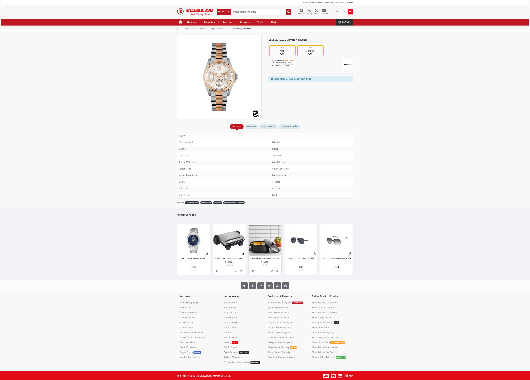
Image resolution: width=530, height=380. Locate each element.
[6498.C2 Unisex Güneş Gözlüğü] (301, 240)
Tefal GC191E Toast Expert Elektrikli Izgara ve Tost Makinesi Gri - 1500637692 (229, 258)
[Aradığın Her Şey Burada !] (288, 12)
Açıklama (251, 126)
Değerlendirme (268, 126)
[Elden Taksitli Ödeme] (340, 376)
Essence (217, 203)
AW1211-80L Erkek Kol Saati (194, 258)
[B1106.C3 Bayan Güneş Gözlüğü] (337, 240)
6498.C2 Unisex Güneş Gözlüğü (301, 258)
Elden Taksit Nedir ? (289, 126)
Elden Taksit (206, 203)
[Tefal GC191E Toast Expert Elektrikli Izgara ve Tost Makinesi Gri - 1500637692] (229, 240)
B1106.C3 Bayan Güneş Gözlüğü (337, 258)
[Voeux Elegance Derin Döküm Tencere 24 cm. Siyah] (265, 240)
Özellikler (237, 126)
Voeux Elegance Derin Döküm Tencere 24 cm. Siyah (265, 258)
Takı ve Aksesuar (189, 29)
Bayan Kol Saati (217, 29)
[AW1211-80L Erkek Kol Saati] (193, 240)
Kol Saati (203, 29)
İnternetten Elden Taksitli (234, 203)
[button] (179, 77)
